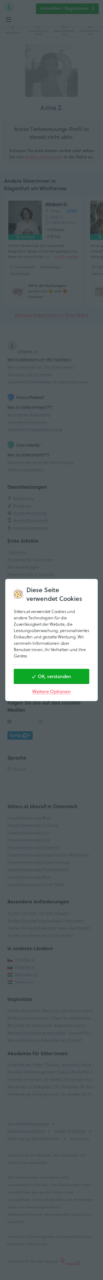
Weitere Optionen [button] (51, 691)
